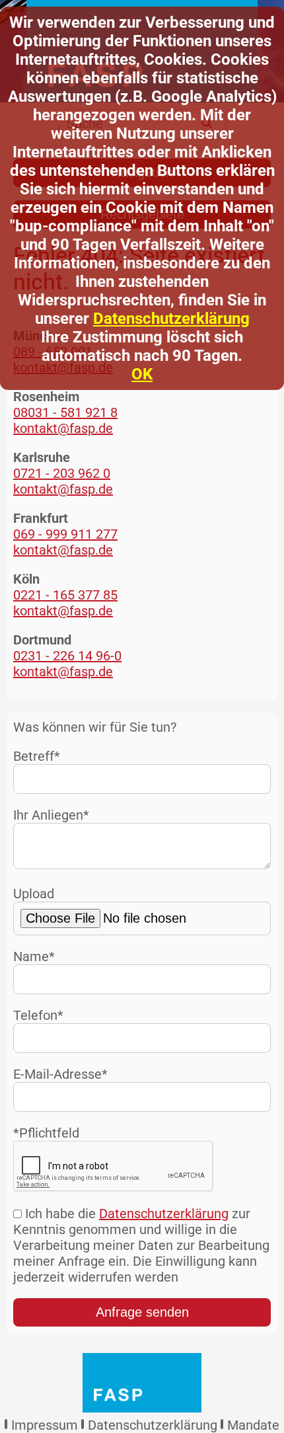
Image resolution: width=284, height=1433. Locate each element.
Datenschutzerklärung (171, 318)
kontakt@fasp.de (63, 428)
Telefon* (38, 1015)
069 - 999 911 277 (65, 534)
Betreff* (36, 756)
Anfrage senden (142, 1312)
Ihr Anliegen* (51, 815)
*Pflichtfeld (46, 1133)
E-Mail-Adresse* (60, 1074)
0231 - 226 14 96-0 (67, 656)
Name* (34, 956)
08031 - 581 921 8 (65, 412)
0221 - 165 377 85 (65, 595)
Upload (33, 894)
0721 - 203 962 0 (61, 473)
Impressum (44, 1425)
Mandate (253, 1425)
